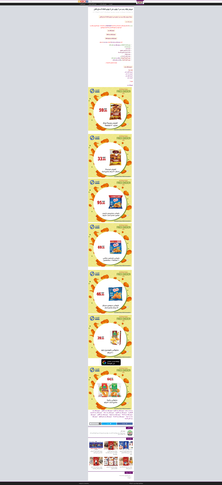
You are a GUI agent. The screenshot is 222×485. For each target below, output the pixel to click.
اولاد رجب (117, 58)
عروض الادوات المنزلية (92, 4)
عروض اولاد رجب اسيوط (114, 414)
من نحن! (128, 476)
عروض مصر (105, 42)
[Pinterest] (82, 1)
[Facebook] (87, 1)
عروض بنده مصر (129, 74)
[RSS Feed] (79, 1)
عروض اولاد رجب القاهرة (129, 410)
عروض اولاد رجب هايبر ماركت (115, 42)
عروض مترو (130, 77)
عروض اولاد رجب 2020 (111, 34)
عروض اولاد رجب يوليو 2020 (111, 38)
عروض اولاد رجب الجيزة (118, 410)
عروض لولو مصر (129, 75)
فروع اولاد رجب (130, 85)
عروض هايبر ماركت (103, 4)
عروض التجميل (82, 4)
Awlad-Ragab (108, 25)
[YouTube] (84, 1)
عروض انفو (123, 431)
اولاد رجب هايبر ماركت (117, 60)
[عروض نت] (140, 2)
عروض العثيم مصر (129, 72)
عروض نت (111, 4)
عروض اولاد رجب (111, 30)
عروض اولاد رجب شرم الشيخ (105, 416)
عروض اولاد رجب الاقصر (102, 414)
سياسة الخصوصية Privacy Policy (124, 475)
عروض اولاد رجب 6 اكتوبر (107, 410)
